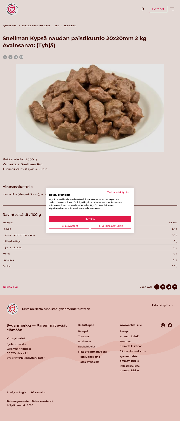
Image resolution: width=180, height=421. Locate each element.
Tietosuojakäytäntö (119, 192)
